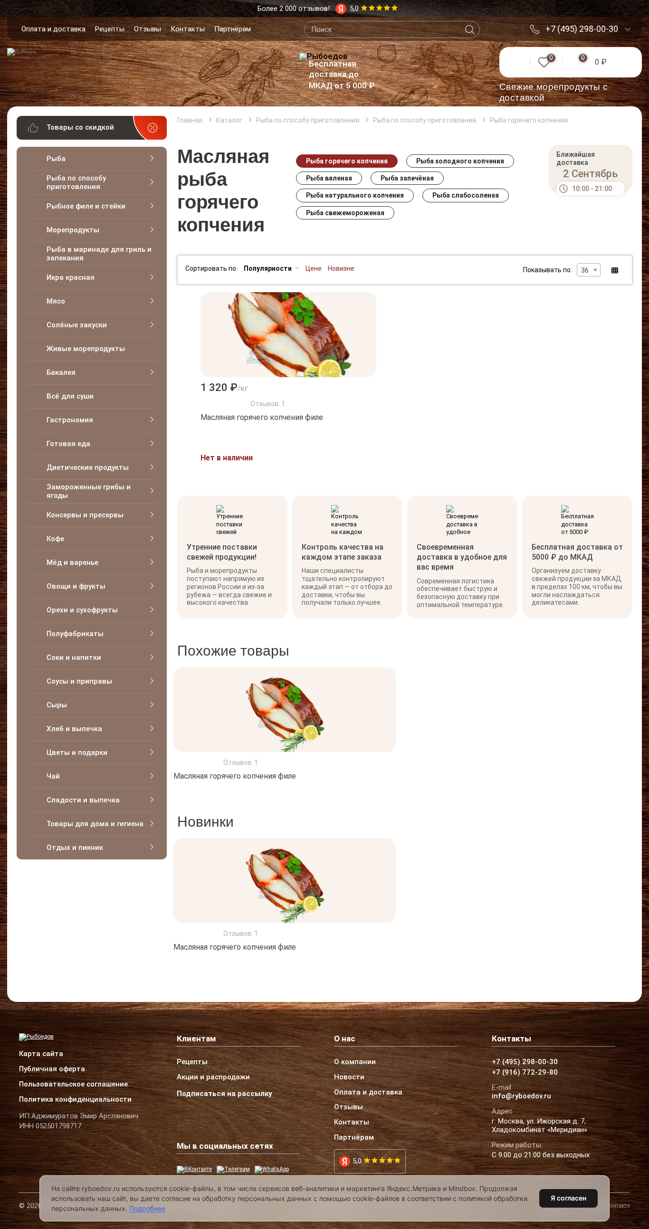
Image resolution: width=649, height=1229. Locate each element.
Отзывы (147, 29)
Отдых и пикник (75, 847)
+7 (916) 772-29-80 (525, 1073)
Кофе (55, 538)
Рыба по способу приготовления (76, 182)
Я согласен (568, 1198)
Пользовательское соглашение (73, 1084)
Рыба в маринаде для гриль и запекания (99, 253)
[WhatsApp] (272, 1169)
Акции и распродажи (213, 1077)
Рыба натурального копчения (355, 195)
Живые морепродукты (86, 348)
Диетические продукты (88, 467)
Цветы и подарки (77, 752)
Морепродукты (73, 230)
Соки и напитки (74, 657)
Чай (53, 776)
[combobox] (589, 269)
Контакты (188, 29)
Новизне (341, 268)
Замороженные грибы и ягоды (89, 491)
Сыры (57, 705)
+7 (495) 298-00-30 (581, 29)
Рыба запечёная (407, 178)
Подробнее (147, 1208)
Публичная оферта (52, 1069)
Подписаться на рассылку (224, 1093)
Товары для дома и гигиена (95, 823)
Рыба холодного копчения (460, 161)
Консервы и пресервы (85, 515)
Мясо (56, 301)
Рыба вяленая (329, 178)
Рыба (56, 158)
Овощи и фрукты (76, 586)
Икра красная (71, 277)
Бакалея (61, 372)
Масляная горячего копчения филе (261, 417)
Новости (349, 1077)
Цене (313, 268)
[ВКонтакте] (194, 1169)
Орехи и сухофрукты (82, 610)
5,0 (357, 1161)
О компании (355, 1062)
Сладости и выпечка (83, 800)
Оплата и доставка (53, 29)
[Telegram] (233, 1169)
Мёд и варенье (72, 562)
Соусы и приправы (79, 681)
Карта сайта (41, 1054)
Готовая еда (68, 443)
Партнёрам (232, 29)
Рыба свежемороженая (345, 213)
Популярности (268, 268)
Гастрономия (70, 420)
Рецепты (109, 29)
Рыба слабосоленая (465, 195)
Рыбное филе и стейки (86, 206)
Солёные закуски (77, 325)
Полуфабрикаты (75, 633)
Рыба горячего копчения (347, 161)
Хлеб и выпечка (74, 728)
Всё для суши (70, 396)
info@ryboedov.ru (521, 1096)
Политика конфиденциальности (75, 1100)
